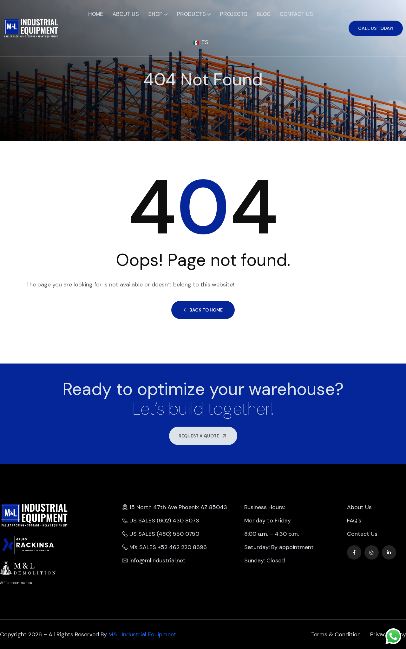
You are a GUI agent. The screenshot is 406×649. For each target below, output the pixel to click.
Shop (155, 14)
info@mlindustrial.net (157, 560)
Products (191, 14)
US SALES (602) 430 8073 (164, 520)
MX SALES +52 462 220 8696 (168, 547)
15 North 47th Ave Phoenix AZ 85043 (178, 507)
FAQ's (354, 520)
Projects (233, 14)
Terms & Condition (336, 634)
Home (95, 14)
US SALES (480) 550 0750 (164, 534)
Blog (264, 14)
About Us (126, 14)
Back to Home (206, 310)
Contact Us (296, 14)
